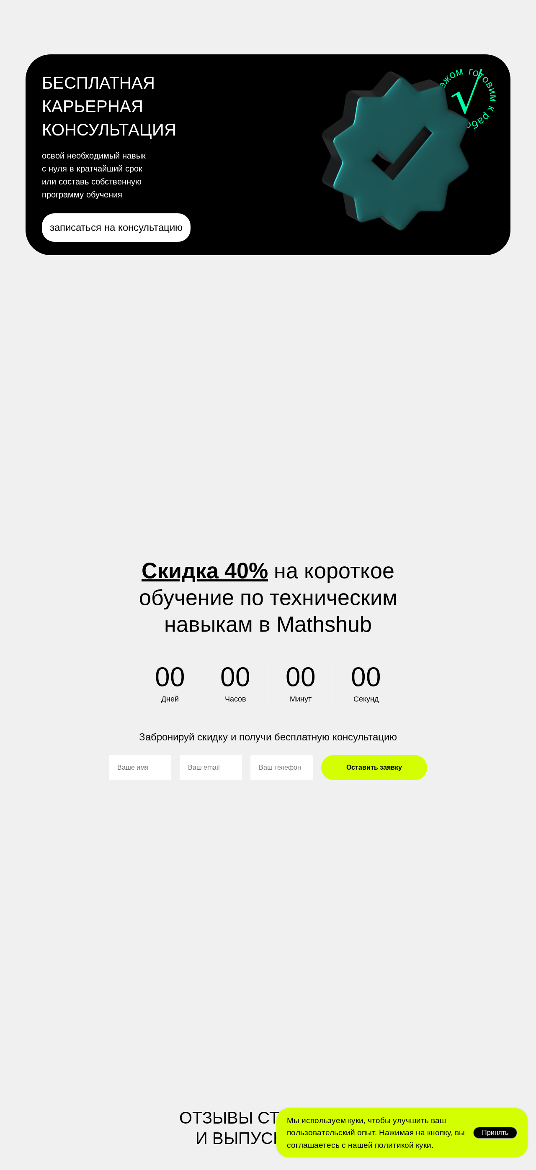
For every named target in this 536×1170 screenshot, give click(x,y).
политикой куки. (403, 1145)
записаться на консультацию (116, 227)
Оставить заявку (374, 767)
